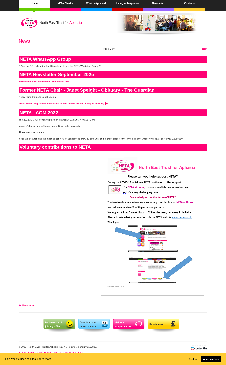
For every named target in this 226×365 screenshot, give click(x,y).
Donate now (156, 324)
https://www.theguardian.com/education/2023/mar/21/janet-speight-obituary (64, 103)
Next (204, 48)
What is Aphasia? (96, 3)
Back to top (28, 305)
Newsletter (158, 3)
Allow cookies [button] (211, 359)
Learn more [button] (44, 359)
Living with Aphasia (127, 3)
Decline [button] (193, 359)
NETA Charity (65, 3)
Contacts (189, 3)
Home (34, 3)
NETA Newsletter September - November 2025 (44, 81)
